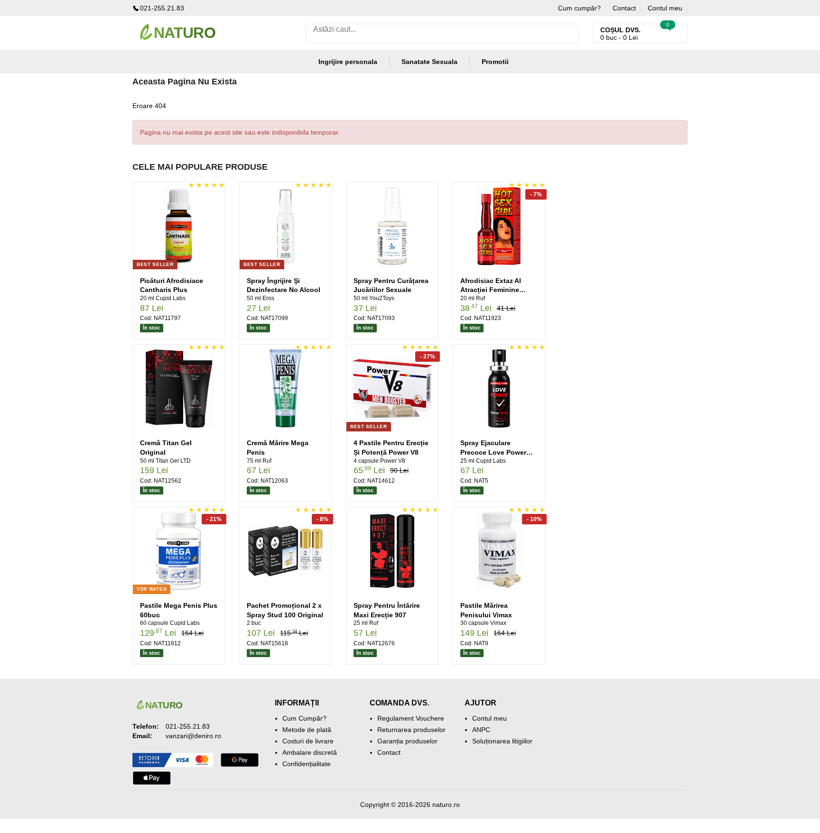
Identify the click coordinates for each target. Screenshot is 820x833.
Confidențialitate (306, 764)
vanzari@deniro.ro (193, 736)
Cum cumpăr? (579, 8)
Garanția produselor (407, 741)
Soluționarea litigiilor (502, 741)
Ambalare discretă (309, 752)
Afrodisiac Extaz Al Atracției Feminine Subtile (490, 290)
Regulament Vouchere (410, 718)
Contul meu (665, 8)
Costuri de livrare (308, 741)
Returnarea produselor (411, 729)
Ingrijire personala (347, 61)
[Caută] (568, 33)
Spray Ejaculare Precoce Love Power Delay (493, 452)
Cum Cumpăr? (304, 718)
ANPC (481, 729)
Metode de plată (306, 729)
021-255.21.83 (162, 8)
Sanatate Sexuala (429, 61)
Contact (624, 8)
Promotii (495, 61)
